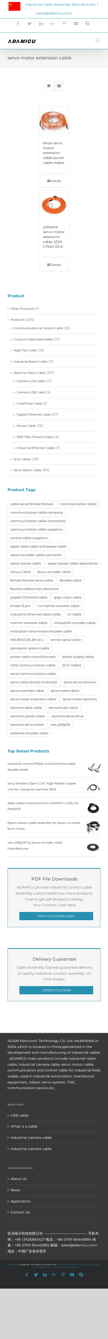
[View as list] (59, 86)
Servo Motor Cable (27, 470)
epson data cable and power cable (38, 546)
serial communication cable (33, 674)
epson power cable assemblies (73, 563)
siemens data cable (26, 708)
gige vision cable (68, 597)
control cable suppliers (28, 538)
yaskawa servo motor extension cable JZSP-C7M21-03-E (54, 237)
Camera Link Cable (31, 381)
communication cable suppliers (36, 529)
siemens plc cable (63, 708)
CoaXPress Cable (29, 403)
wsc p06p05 (60, 725)
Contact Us (20, 1212)
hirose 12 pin (20, 606)
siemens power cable (27, 716)
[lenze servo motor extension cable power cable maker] (54, 121)
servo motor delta (65, 691)
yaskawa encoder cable (29, 733)
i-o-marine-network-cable (58, 606)
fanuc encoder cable (54, 572)
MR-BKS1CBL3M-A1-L (27, 640)
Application (21, 1201)
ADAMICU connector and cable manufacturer (59, 1267)
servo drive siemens (80, 682)
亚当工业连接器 (13, 1265)
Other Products (22, 308)
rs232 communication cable (33, 665)
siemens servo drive (67, 716)
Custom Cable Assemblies (33, 339)
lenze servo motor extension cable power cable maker (54, 153)
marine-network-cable (28, 623)
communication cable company (36, 512)
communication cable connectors (38, 521)
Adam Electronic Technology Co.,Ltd (70, 1265)
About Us (19, 1179)
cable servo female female (31, 504)
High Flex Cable (25, 350)
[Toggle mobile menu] (97, 40)
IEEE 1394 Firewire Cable (35, 437)
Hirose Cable (26, 426)
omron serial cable (66, 640)
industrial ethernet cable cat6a (35, 614)
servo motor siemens (80, 699)
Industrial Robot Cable (30, 361)
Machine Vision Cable (29, 373)
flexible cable (71, 580)
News (15, 1190)
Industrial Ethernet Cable (35, 448)
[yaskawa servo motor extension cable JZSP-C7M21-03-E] (54, 205)
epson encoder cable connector (36, 555)
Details (56, 181)
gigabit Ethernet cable (28, 597)
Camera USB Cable (31, 392)
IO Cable (74, 614)
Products (18, 319)
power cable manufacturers (33, 657)
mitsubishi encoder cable (75, 623)
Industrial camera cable (31, 1137)
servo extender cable (27, 691)
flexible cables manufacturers (34, 589)
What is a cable (24, 1126)
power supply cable (78, 657)
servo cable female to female (33, 682)
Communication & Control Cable (38, 328)
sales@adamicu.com (54, 13)
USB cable (20, 1115)
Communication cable (78, 504)
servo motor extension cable (33, 699)
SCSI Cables (22, 459)
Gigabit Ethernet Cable (34, 414)
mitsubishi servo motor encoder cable (41, 631)
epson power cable (25, 563)
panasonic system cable (29, 648)
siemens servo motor (27, 725)
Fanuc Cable (20, 572)
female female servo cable (31, 580)
